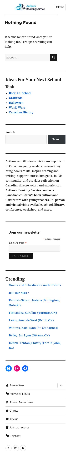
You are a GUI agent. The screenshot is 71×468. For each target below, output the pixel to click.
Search (10, 132)
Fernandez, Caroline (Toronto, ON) (33, 312)
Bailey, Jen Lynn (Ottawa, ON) (29, 335)
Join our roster (19, 292)
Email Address (18, 242)
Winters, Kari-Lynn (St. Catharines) (33, 328)
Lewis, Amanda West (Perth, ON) (31, 320)
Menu (60, 7)
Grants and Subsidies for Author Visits (35, 285)
